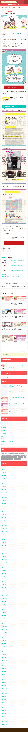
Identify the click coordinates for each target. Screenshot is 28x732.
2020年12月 (4, 626)
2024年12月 (4, 492)
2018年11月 (4, 691)
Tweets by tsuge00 (5, 377)
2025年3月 (3, 483)
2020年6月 (3, 643)
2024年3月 (3, 517)
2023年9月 (3, 534)
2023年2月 (3, 553)
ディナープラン (6, 276)
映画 (15, 458)
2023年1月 (3, 556)
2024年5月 (3, 511)
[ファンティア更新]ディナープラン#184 (16, 262)
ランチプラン (20, 457)
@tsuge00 (15, 33)
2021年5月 (3, 612)
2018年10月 (4, 693)
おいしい (9, 453)
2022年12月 (4, 559)
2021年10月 (4, 598)
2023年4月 (3, 548)
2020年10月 (4, 632)
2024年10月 (4, 497)
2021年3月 (3, 618)
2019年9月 (3, 663)
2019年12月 (4, 660)
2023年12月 (4, 525)
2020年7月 (3, 640)
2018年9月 (3, 696)
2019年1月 (3, 685)
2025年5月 (3, 478)
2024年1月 (3, 523)
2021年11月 (4, 595)
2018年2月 (3, 716)
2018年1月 (3, 719)
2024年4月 (3, 514)
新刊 (12, 458)
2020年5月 (3, 646)
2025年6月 (3, 475)
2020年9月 (3, 635)
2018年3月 (3, 713)
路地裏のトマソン (9, 729)
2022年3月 (3, 584)
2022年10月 (4, 565)
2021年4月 (3, 615)
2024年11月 (4, 495)
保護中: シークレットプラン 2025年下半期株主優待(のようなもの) (17, 385)
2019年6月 (3, 671)
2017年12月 (4, 721)
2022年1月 (3, 590)
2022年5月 (3, 579)
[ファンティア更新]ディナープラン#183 (16, 270)
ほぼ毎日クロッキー (4, 455)
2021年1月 (3, 623)
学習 (2, 424)
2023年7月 (3, 539)
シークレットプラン (18, 455)
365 (2, 422)
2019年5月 (3, 674)
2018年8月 (3, 699)
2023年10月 (4, 531)
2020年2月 (3, 654)
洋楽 (19, 458)
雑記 (2, 444)
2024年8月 (3, 503)
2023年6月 (3, 542)
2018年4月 (3, 710)
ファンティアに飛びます (13, 87)
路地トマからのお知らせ (7, 441)
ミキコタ (19, 276)
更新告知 (4, 257)
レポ (25, 457)
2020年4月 (3, 649)
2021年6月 (3, 609)
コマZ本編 (11, 455)
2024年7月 (3, 506)
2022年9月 (3, 567)
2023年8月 (3, 537)
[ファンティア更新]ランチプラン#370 (16, 260)
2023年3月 (3, 551)
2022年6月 (3, 576)
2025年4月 (3, 481)
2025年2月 (3, 486)
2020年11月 (4, 629)
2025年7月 (3, 472)
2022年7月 (3, 573)
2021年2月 (3, 621)
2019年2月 (3, 682)
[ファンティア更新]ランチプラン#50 (10, 283)
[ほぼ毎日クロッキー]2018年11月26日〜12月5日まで (13, 286)
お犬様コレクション (20, 453)
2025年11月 (4, 467)
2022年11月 (4, 562)
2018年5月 (3, 707)
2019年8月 (3, 665)
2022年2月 (3, 587)
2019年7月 (3, 668)
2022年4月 (3, 581)
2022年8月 (3, 570)
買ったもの (3, 438)
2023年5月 (3, 545)
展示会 (9, 458)
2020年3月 (3, 651)
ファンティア (13, 276)
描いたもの (3, 427)
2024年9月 (3, 500)
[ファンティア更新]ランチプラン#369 (16, 265)
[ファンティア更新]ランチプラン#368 (16, 267)
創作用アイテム (4, 458)
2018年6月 (3, 705)
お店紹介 (14, 453)
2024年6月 (3, 509)
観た (2, 436)
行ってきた (3, 433)
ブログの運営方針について (15, 391)
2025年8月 (3, 469)
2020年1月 (3, 657)
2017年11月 (4, 724)
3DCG (2, 453)
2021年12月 (4, 593)
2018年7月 (3, 702)
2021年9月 (3, 601)
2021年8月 (3, 604)
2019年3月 (3, 679)
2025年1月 (3, 489)
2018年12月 (4, 688)
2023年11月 (4, 528)
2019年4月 (3, 677)
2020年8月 (3, 637)
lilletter (5, 453)
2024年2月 (3, 520)
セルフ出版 (25, 455)
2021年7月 (3, 607)
